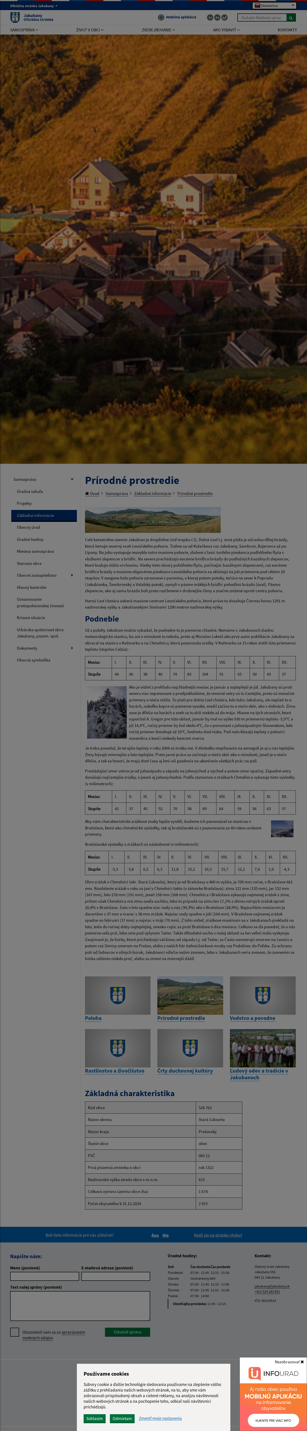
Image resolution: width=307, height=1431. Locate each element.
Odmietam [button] (122, 1418)
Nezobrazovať (287, 1361)
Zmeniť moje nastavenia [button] (160, 1418)
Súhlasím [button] (94, 1418)
